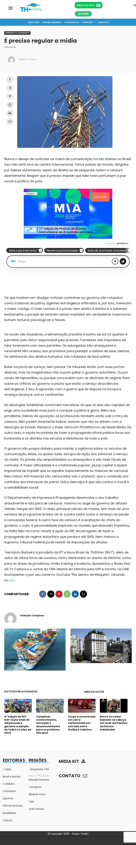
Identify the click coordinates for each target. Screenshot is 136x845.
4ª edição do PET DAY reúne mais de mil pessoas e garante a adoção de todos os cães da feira (17, 725)
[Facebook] (9, 79)
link (11, 580)
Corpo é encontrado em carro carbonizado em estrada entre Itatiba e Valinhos (82, 723)
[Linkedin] (9, 113)
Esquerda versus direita (89, 656)
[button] (135, 5)
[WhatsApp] (9, 104)
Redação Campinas (28, 59)
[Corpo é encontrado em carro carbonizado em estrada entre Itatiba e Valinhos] (82, 706)
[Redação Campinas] (11, 59)
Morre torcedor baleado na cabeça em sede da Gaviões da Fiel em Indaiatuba (113, 723)
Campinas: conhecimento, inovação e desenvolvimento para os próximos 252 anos (48, 725)
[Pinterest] (9, 96)
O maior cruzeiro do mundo (20, 661)
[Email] (9, 121)
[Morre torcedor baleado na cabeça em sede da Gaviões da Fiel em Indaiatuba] (114, 706)
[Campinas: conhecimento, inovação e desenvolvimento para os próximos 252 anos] (50, 706)
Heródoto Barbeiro (17, 32)
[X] (9, 88)
